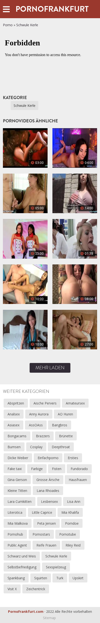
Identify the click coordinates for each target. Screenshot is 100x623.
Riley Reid (73, 545)
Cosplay (36, 447)
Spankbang (16, 578)
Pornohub (15, 534)
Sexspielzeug (56, 567)
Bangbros (59, 425)
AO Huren (65, 414)
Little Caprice (42, 512)
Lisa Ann (73, 501)
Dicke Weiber (18, 457)
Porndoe (72, 523)
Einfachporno (48, 457)
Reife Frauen (46, 545)
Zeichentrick (35, 589)
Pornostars (41, 534)
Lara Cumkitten (20, 501)
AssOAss (36, 425)
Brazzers (43, 436)
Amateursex (75, 403)
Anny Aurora (39, 414)
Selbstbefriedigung (22, 567)
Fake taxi (15, 468)
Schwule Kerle (27, 25)
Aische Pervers (45, 403)
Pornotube (67, 534)
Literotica (15, 512)
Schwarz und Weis (22, 556)
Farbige (37, 468)
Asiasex (13, 425)
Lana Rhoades (48, 490)
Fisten (56, 468)
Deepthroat (61, 447)
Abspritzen (16, 403)
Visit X (12, 589)
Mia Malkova (18, 523)
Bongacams (17, 436)
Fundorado (79, 468)
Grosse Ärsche (47, 479)
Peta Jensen (46, 523)
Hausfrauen (78, 479)
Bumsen (14, 447)
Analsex (14, 414)
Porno (8, 25)
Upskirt (78, 578)
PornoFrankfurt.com (25, 611)
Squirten (40, 578)
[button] (6, 9)
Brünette (66, 436)
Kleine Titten (17, 490)
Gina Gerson (17, 479)
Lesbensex (49, 501)
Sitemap (49, 617)
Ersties (73, 457)
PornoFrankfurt (52, 9)
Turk (59, 578)
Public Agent (17, 545)
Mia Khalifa (70, 512)
